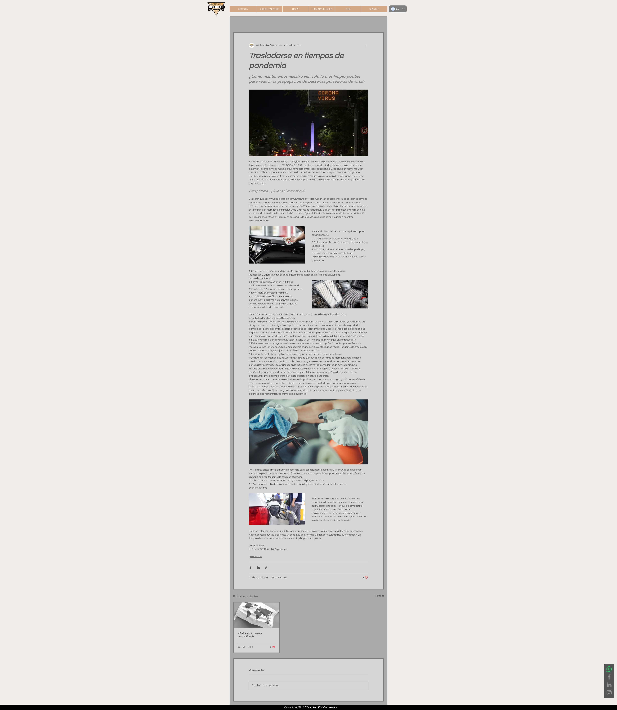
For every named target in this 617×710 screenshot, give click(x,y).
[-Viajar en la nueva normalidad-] (256, 615)
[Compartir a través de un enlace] (266, 567)
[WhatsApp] (609, 669)
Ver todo (379, 596)
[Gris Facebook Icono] (609, 677)
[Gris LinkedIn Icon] (609, 684)
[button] (379, 23)
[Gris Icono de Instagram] (609, 692)
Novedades (290, 22)
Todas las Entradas (252, 22)
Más (345, 22)
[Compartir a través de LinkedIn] (258, 567)
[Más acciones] (366, 45)
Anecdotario (321, 22)
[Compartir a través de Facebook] (250, 567)
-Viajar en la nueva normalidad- (249, 635)
